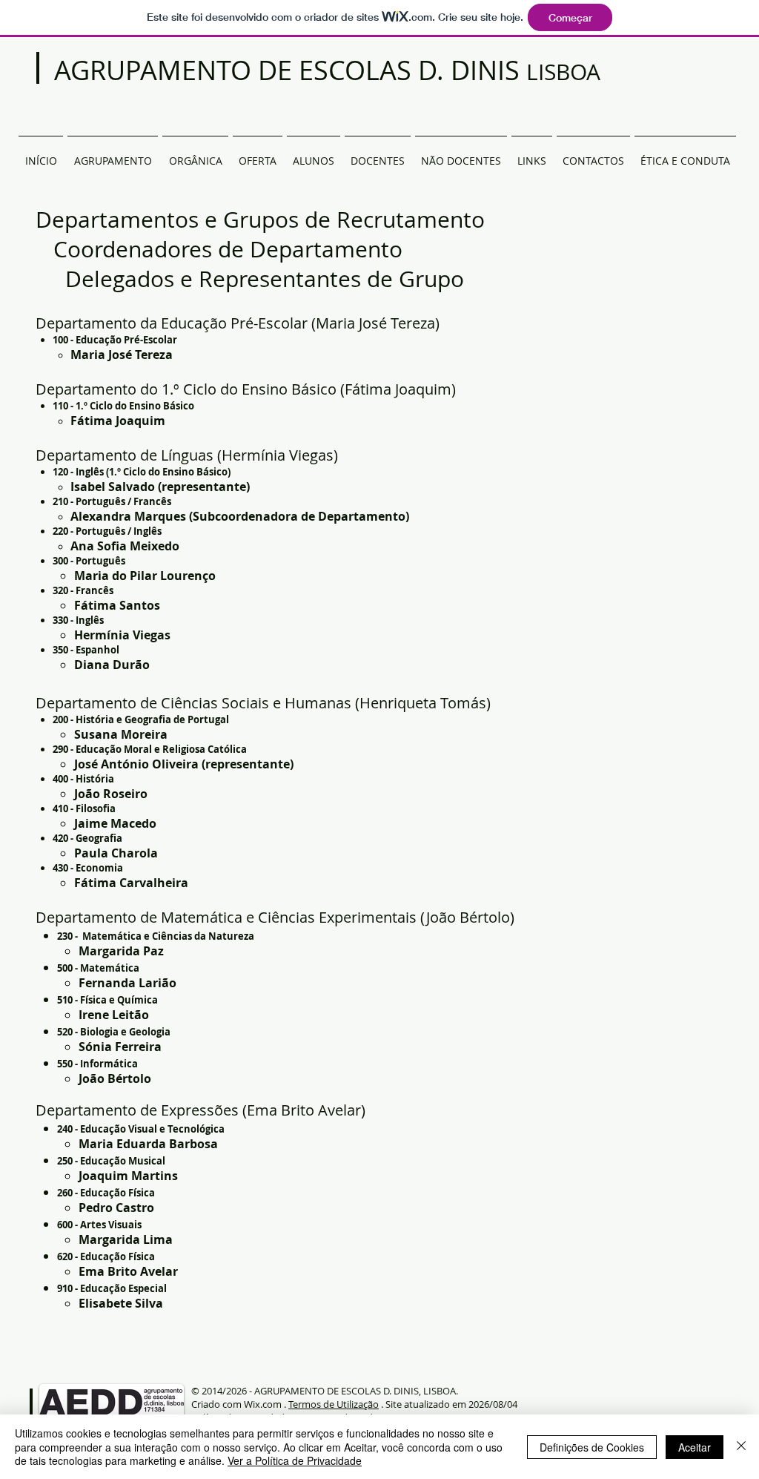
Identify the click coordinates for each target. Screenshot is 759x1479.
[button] (195, 154)
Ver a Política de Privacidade (295, 1460)
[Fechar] (741, 1446)
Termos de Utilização (333, 1404)
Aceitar (694, 1447)
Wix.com (263, 1404)
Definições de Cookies (592, 1447)
